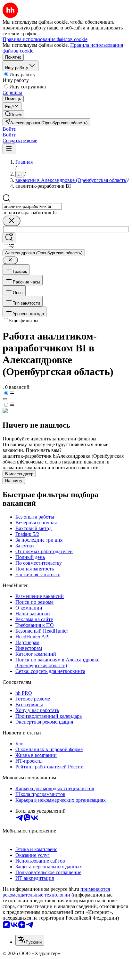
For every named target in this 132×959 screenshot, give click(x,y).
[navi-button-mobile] (9, 148)
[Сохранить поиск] (9, 238)
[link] (13, 114)
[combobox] (32, 206)
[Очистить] (12, 221)
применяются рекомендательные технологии (56, 892)
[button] (10, 129)
